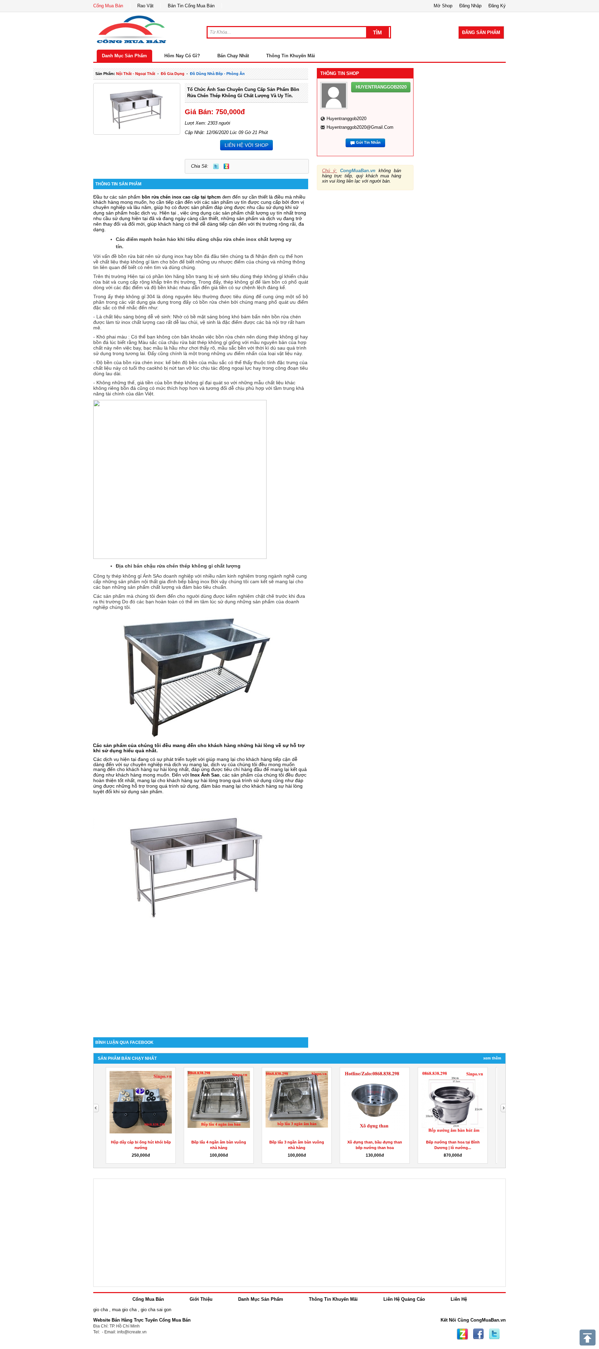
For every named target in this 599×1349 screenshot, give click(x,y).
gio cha (100, 1309)
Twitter (216, 166)
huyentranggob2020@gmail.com (360, 127)
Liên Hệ (459, 1299)
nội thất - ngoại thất (135, 74)
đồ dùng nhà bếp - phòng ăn (217, 74)
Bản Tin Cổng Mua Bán (191, 5)
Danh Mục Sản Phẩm (124, 55)
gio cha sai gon (156, 1309)
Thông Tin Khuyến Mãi (290, 55)
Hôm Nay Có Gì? (182, 55)
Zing (226, 166)
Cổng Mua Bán (108, 5)
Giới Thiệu (201, 1299)
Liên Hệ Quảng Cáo (404, 1299)
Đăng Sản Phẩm (481, 32)
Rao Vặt (145, 5)
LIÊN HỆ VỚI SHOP (246, 145)
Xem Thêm (492, 1058)
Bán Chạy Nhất (233, 55)
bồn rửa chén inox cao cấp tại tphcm (181, 197)
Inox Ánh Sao (204, 775)
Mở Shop (443, 5)
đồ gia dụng (172, 74)
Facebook (478, 1334)
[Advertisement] (200, 978)
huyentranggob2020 (346, 118)
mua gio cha (124, 1309)
